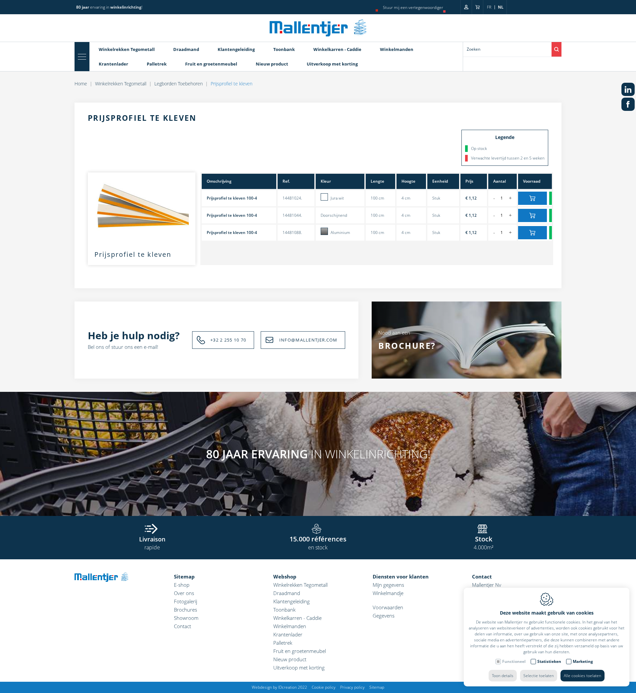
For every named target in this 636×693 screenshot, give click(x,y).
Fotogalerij (185, 601)
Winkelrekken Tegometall (127, 49)
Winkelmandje (388, 593)
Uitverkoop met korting (332, 64)
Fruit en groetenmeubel (211, 64)
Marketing (583, 661)
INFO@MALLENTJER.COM (308, 340)
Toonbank (284, 49)
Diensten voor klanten (401, 576)
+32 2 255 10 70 (228, 340)
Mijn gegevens (388, 584)
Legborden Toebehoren (178, 83)
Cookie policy (324, 687)
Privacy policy (352, 687)
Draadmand (186, 49)
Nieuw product (272, 64)
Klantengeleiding (236, 49)
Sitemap (184, 576)
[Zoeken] (556, 49)
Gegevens (384, 615)
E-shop (181, 584)
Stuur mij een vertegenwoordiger (413, 7)
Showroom (186, 618)
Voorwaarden (388, 607)
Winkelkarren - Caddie (337, 49)
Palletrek (157, 64)
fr (489, 7)
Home (81, 83)
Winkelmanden (396, 49)
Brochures (185, 609)
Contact (182, 626)
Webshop (284, 576)
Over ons (184, 593)
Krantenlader (113, 64)
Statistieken (549, 661)
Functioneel (514, 661)
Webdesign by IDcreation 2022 (279, 687)
